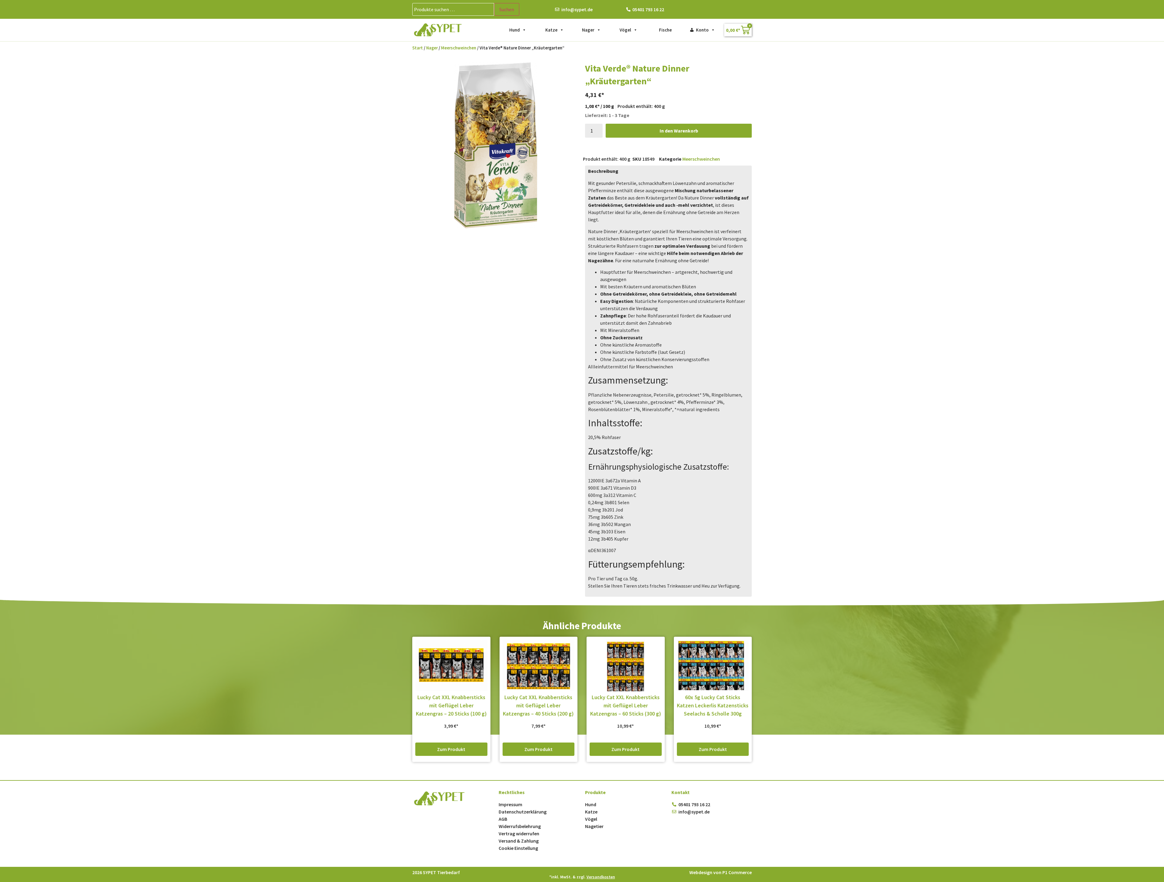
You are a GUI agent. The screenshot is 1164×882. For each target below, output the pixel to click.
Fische (665, 30)
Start (417, 48)
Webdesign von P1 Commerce (720, 872)
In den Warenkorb (679, 131)
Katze (551, 30)
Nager (588, 30)
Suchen (506, 9)
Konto (702, 30)
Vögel (625, 30)
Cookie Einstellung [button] (518, 848)
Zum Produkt (451, 749)
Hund (514, 30)
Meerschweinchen (458, 48)
